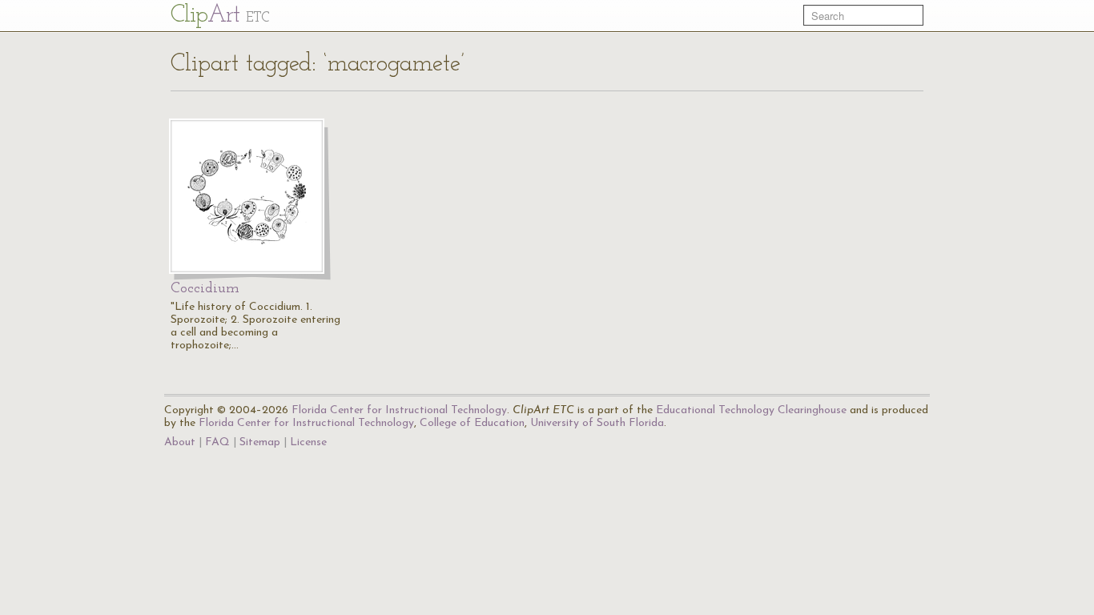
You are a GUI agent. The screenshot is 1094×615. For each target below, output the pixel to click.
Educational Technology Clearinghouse (751, 410)
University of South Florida (597, 423)
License (308, 442)
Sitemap (259, 442)
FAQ (217, 442)
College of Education (472, 423)
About (179, 442)
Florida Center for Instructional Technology (399, 410)
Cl (220, 15)
